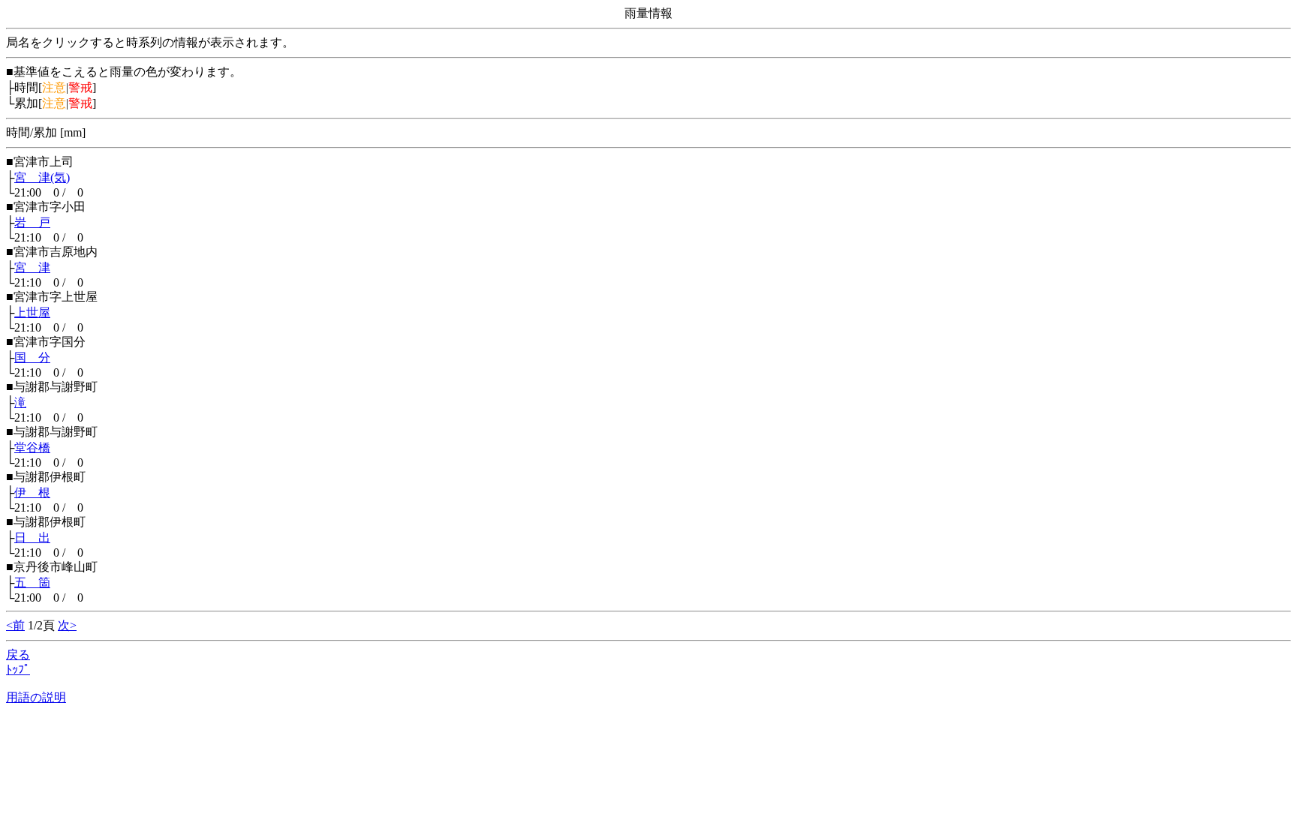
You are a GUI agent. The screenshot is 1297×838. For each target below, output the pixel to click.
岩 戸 (32, 222)
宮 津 (32, 267)
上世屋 (32, 312)
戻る (18, 654)
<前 (15, 625)
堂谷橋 (32, 447)
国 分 (32, 357)
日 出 (32, 537)
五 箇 (32, 582)
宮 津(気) (42, 177)
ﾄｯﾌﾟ (18, 669)
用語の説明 (36, 697)
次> (67, 625)
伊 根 (32, 492)
